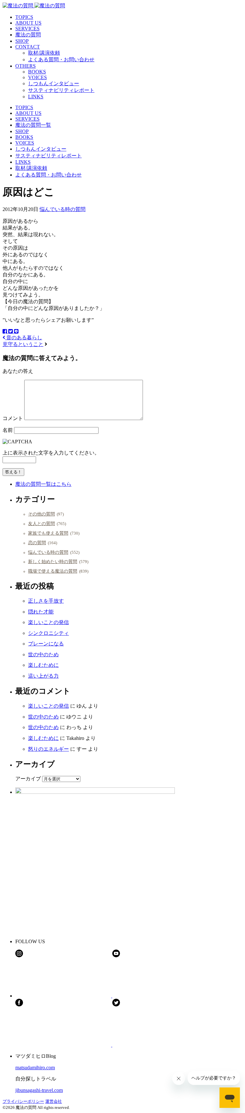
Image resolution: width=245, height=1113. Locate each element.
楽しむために (43, 665)
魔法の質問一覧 (33, 125)
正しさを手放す (46, 601)
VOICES (37, 77)
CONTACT (27, 46)
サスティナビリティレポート (61, 90)
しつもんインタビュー (53, 83)
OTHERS (25, 66)
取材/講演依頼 (44, 53)
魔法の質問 (28, 34)
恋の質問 (37, 542)
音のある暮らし (23, 337)
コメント (13, 418)
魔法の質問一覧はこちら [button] (43, 484)
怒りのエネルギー (48, 749)
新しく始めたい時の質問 (52, 561)
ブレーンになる (46, 643)
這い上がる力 (43, 676)
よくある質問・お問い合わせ (61, 59)
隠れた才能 (41, 611)
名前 (8, 430)
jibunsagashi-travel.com (39, 1090)
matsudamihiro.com (35, 1067)
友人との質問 (41, 523)
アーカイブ (28, 778)
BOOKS (37, 71)
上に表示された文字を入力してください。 (51, 452)
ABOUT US (28, 23)
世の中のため (43, 654)
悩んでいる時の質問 (62, 209)
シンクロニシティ (48, 633)
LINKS (35, 96)
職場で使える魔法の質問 (52, 571)
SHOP (22, 41)
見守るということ (23, 344)
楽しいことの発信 (48, 622)
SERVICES (27, 28)
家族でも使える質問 (48, 533)
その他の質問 (41, 513)
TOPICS (24, 17)
